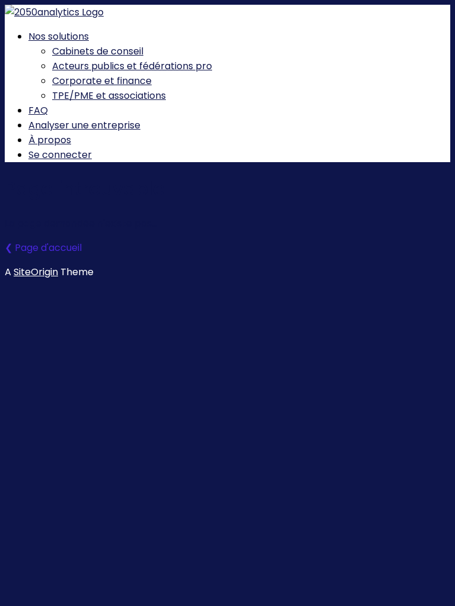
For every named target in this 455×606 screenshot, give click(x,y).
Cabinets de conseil (97, 51)
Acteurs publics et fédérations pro (132, 66)
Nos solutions (58, 36)
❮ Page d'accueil (43, 247)
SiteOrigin (36, 272)
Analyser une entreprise (84, 125)
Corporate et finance (102, 81)
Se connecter (60, 155)
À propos (49, 140)
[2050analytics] (54, 12)
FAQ (38, 110)
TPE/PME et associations (109, 95)
